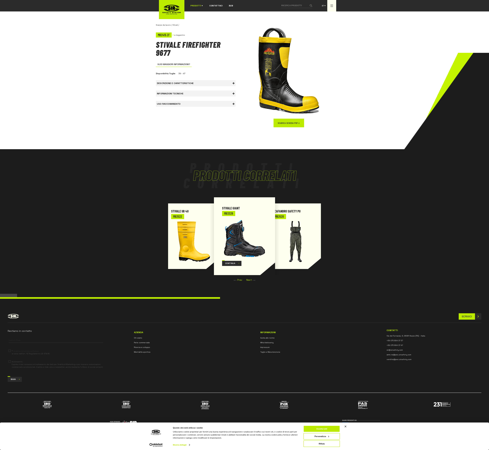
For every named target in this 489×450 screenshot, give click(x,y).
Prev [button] (239, 279)
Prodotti (196, 5)
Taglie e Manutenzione (270, 352)
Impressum (265, 347)
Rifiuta (322, 444)
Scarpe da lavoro (163, 25)
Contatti (392, 330)
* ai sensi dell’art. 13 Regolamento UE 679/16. (31, 352)
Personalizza (320, 436)
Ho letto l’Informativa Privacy (26, 351)
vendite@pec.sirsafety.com (399, 359)
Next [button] (249, 279)
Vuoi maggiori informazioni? (173, 64)
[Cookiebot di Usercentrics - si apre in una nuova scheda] (156, 445)
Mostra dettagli (180, 445)
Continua (230, 263)
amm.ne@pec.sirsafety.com (399, 355)
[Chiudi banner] (345, 426)
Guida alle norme (267, 338)
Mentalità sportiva (142, 352)
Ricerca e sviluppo (142, 347)
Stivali (175, 25)
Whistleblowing (267, 342)
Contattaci (216, 5)
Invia (13, 379)
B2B (231, 5)
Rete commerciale (142, 342)
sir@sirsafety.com (395, 350)
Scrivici (467, 316)
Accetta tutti (321, 429)
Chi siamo (138, 338)
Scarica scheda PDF (288, 123)
